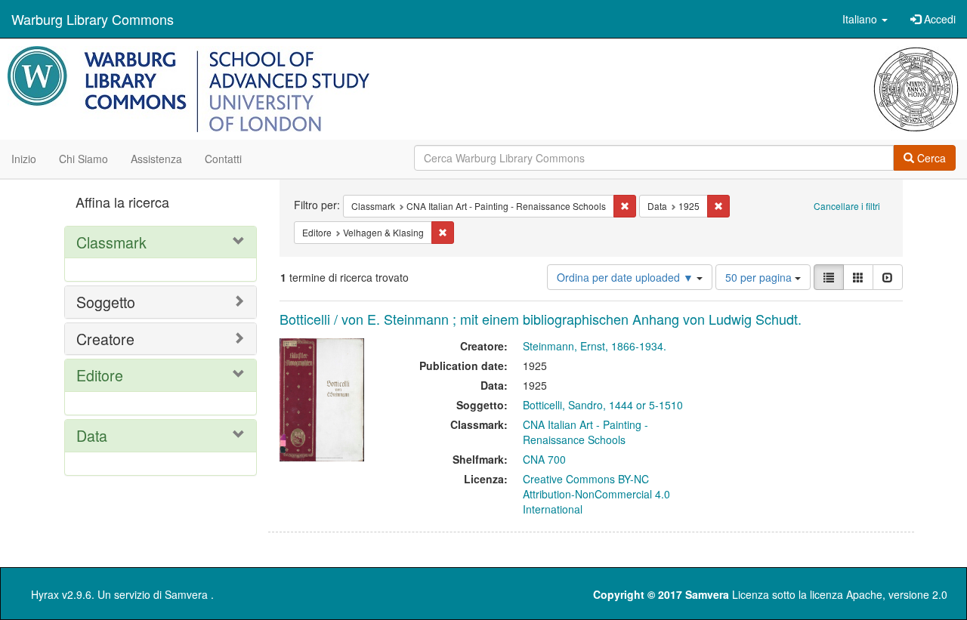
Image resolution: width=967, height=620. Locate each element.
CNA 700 (544, 459)
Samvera (186, 594)
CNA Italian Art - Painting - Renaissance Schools (585, 432)
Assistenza (156, 158)
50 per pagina (760, 277)
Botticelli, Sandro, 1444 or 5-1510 (603, 404)
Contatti (223, 158)
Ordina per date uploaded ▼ (627, 277)
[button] (865, 19)
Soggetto (105, 302)
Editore (99, 375)
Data (91, 435)
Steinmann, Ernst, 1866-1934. (594, 345)
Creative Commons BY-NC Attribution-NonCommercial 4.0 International (596, 494)
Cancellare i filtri (847, 205)
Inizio (23, 158)
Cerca (930, 157)
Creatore (105, 339)
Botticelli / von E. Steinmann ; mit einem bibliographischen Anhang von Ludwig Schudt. (541, 319)
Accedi (938, 18)
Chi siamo (83, 158)
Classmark (111, 242)
